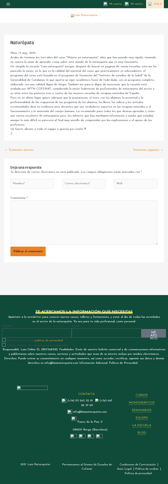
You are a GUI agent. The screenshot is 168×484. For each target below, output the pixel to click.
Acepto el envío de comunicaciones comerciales (38, 345)
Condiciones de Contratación (138, 464)
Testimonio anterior (19, 150)
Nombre (7, 326)
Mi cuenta (115, 4)
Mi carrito (137, 4)
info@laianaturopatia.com (90, 411)
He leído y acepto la (35, 340)
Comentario (19, 198)
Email (75, 326)
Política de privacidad (138, 473)
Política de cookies (146, 469)
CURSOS (142, 395)
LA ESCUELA (141, 425)
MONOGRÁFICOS (142, 402)
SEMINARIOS (141, 410)
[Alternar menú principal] (8, 4)
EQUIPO (142, 417)
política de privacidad (49, 340)
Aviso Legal (124, 469)
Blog (141, 432)
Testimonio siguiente (148, 150)
